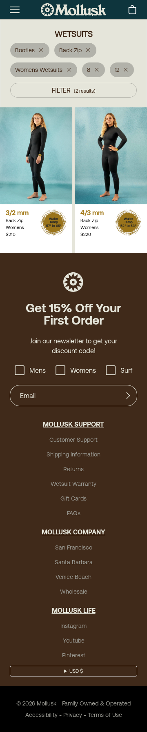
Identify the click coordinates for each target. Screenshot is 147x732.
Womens (83, 370)
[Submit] (128, 395)
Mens (37, 370)
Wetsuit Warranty (73, 484)
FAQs (73, 513)
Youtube (74, 640)
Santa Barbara (74, 562)
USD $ (76, 671)
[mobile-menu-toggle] (14, 10)
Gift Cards (73, 498)
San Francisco (73, 547)
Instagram (73, 626)
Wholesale (73, 591)
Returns (73, 469)
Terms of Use (105, 715)
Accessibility (41, 715)
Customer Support (73, 439)
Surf (126, 370)
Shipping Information (73, 454)
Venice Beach (73, 577)
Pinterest (73, 655)
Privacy (72, 715)
